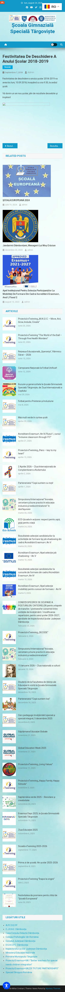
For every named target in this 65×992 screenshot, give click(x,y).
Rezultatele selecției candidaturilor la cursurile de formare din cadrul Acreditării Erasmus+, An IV (38, 572)
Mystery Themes (53, 988)
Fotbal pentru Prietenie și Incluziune (35, 401)
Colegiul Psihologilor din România (22, 937)
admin (31, 72)
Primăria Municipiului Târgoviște (21, 956)
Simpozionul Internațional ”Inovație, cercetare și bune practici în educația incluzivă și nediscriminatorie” (36, 652)
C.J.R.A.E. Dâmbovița (16, 929)
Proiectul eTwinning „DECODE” (33, 632)
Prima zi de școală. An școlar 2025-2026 (38, 862)
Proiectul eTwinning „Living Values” (35, 764)
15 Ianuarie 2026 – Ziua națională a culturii (39, 665)
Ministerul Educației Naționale (20, 952)
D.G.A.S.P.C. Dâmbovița (17, 945)
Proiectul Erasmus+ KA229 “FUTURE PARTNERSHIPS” (32, 968)
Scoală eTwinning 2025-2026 (32, 846)
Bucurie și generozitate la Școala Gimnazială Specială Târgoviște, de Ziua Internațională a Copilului (40, 387)
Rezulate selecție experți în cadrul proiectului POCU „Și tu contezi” (12, 146)
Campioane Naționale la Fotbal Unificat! (37, 368)
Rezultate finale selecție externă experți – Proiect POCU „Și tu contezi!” (56, 146)
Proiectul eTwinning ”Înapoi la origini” (36, 879)
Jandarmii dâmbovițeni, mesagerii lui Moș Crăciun (29, 245)
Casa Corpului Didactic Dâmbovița (22, 933)
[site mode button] (54, 44)
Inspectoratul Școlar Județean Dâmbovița (26, 949)
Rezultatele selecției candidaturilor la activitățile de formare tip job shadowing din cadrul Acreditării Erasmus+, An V (40, 539)
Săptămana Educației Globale (32, 731)
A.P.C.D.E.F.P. (12, 925)
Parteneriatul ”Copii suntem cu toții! (35, 483)
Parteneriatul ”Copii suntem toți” (34, 699)
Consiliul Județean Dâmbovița (20, 941)
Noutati (7, 67)
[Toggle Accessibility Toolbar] (6, 986)
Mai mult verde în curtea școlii (32, 417)
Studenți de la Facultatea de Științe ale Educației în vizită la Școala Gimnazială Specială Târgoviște (37, 685)
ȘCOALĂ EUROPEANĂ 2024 (16, 200)
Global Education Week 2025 (32, 748)
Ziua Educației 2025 (28, 830)
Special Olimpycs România (19, 972)
